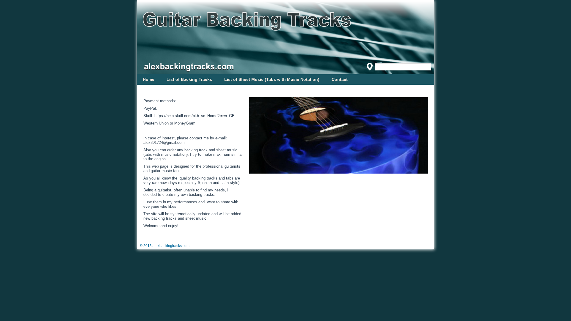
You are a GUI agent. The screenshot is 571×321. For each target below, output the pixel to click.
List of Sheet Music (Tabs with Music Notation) (271, 79)
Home (148, 79)
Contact (340, 79)
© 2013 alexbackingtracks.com (164, 246)
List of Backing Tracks (189, 79)
